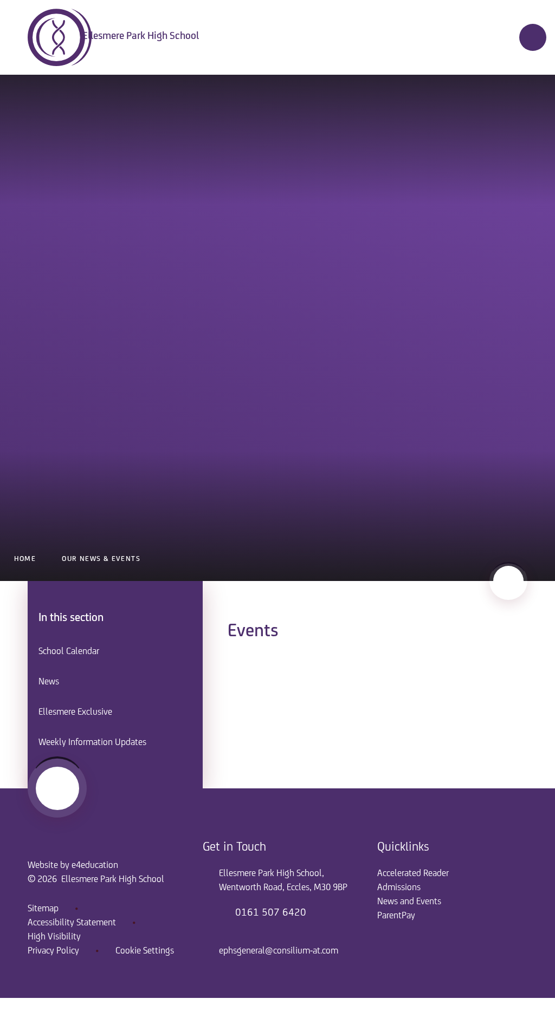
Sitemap (43, 909)
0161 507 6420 (270, 912)
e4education (95, 866)
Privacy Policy (53, 951)
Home (25, 559)
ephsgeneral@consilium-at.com (278, 951)
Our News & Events (101, 559)
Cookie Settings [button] (144, 951)
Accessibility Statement (72, 923)
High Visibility (54, 937)
